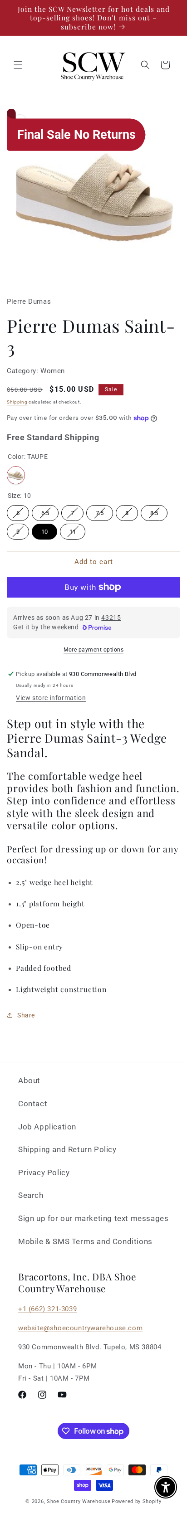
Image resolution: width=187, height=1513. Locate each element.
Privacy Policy (43, 1172)
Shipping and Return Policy (67, 1149)
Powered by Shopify (137, 1501)
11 (72, 531)
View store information (51, 697)
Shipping (17, 401)
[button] (18, 65)
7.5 (99, 513)
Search (31, 1195)
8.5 (154, 513)
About (29, 1080)
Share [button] (26, 1015)
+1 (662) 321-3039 (47, 1309)
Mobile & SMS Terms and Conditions (85, 1241)
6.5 (45, 513)
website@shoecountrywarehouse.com (80, 1328)
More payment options (93, 650)
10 (44, 531)
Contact (32, 1103)
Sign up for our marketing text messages (93, 1218)
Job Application (47, 1126)
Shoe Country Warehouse (78, 1501)
